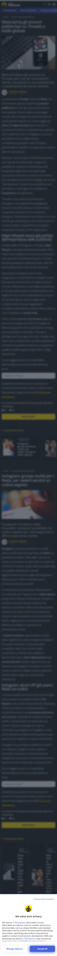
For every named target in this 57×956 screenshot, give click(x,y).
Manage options (15, 949)
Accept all (42, 949)
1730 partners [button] (19, 922)
